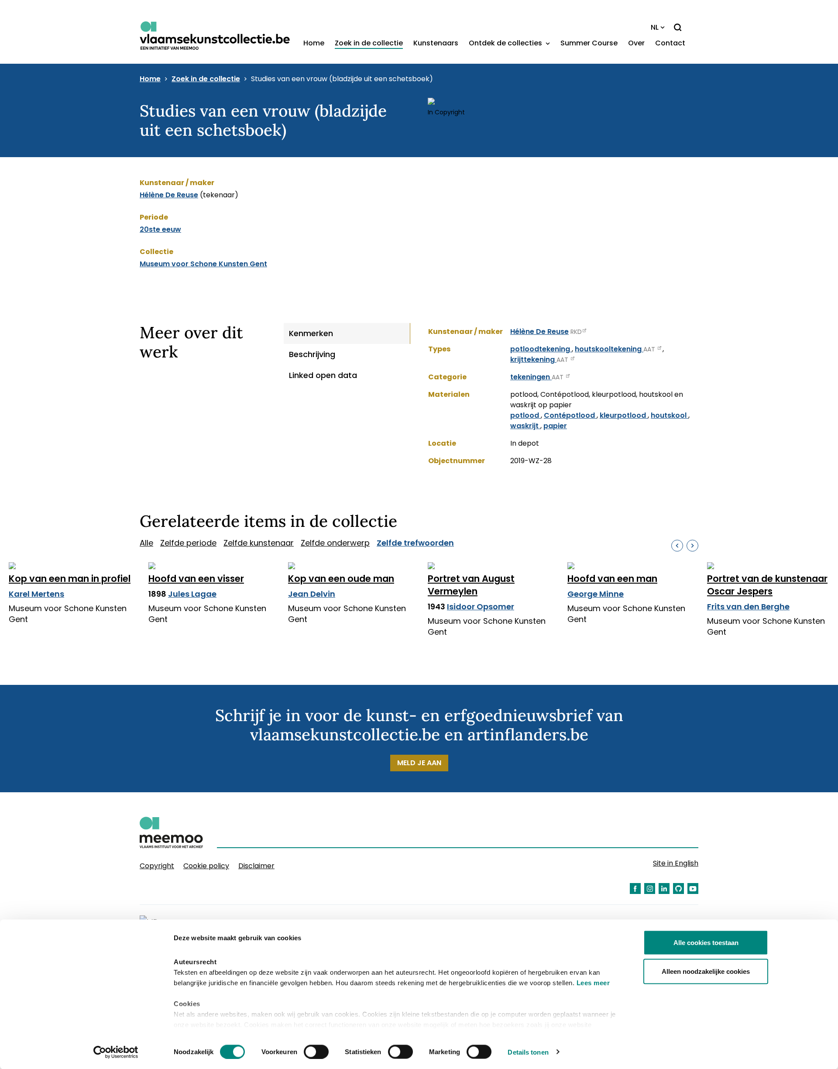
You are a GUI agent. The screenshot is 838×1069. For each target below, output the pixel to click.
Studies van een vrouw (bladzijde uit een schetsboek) (342, 79)
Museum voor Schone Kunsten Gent (203, 264)
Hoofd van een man (612, 578)
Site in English (675, 863)
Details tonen (528, 1051)
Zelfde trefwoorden (415, 542)
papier (555, 426)
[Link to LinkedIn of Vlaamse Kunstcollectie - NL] (664, 888)
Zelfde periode (188, 542)
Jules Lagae (192, 593)
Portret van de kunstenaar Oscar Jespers (767, 585)
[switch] (316, 1052)
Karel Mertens (36, 593)
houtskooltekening (609, 349)
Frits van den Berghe (748, 606)
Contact (670, 43)
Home (313, 43)
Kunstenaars (435, 43)
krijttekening (533, 359)
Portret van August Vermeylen (471, 585)
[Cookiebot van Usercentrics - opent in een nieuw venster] (116, 1052)
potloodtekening (541, 349)
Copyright (157, 866)
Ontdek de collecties (506, 43)
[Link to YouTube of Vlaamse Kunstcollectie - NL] (692, 888)
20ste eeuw (160, 229)
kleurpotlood (624, 415)
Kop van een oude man (341, 578)
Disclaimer (256, 866)
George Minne (595, 593)
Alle (146, 542)
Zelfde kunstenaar (258, 542)
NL (655, 27)
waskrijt (525, 426)
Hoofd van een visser (196, 578)
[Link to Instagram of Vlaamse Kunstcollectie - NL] (649, 888)
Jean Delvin (311, 593)
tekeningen (531, 377)
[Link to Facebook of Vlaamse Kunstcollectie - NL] (635, 888)
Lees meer (593, 983)
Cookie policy (206, 866)
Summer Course (589, 43)
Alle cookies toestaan (705, 942)
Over (636, 43)
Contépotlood (570, 415)
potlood (525, 415)
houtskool (669, 415)
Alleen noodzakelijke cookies (706, 971)
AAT (650, 349)
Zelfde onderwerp (335, 542)
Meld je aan (419, 763)
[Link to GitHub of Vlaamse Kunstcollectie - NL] (678, 888)
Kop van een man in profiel (70, 578)
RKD (576, 331)
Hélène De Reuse (169, 195)
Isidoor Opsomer (480, 606)
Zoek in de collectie (369, 43)
